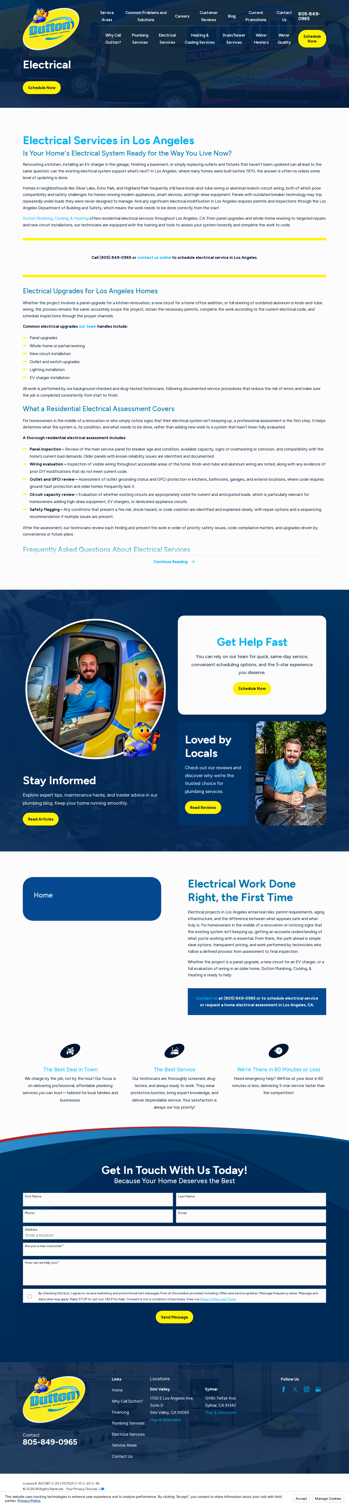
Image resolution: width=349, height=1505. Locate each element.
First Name (33, 1196)
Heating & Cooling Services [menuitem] (200, 39)
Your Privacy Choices (82, 1489)
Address (31, 1230)
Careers (182, 16)
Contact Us (122, 1456)
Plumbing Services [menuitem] (140, 39)
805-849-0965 (309, 16)
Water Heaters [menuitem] (261, 39)
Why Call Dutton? (127, 1401)
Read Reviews (203, 807)
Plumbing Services (128, 1423)
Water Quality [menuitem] (284, 39)
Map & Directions (165, 1419)
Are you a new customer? (44, 1246)
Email (182, 1213)
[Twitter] (295, 1389)
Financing (120, 1412)
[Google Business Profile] (318, 1389)
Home (117, 1390)
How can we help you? (42, 1263)
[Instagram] (306, 1389)
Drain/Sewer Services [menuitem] (234, 39)
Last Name (186, 1196)
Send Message (174, 1317)
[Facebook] (283, 1389)
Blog (232, 16)
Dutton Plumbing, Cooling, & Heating (56, 218)
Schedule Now (312, 38)
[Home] (54, 29)
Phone (29, 1213)
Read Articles (40, 819)
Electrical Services (128, 1434)
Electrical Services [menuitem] (167, 39)
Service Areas (124, 1445)
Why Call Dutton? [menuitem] (113, 39)
